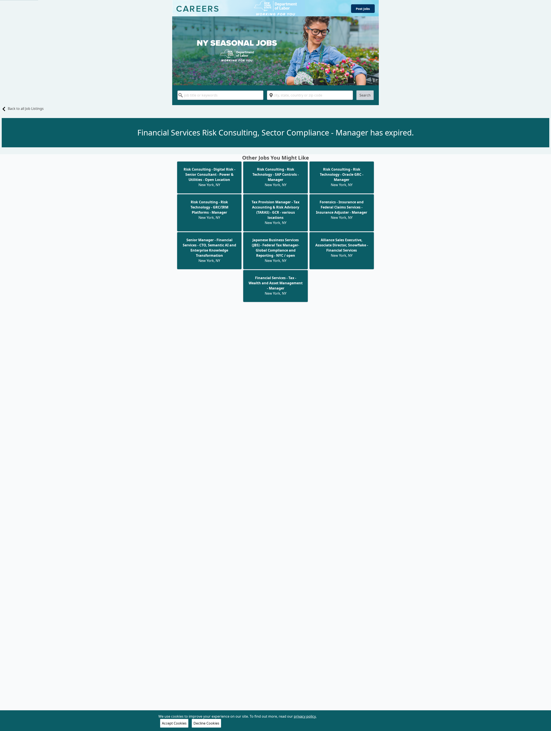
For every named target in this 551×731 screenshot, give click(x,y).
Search (365, 95)
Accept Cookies (174, 723)
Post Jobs (363, 8)
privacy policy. (305, 716)
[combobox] (220, 95)
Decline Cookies (206, 723)
